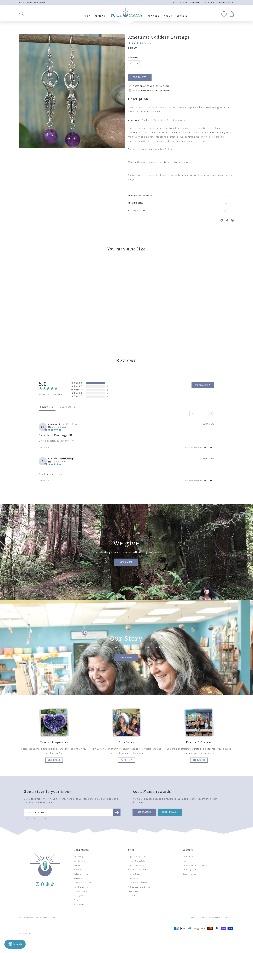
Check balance (170, 812)
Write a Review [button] (202, 385)
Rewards (153, 16)
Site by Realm (24, 934)
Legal (193, 917)
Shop (86, 16)
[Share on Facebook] (221, 220)
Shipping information (140, 195)
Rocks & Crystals (136, 861)
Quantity (133, 57)
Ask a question (136, 210)
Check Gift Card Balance (195, 865)
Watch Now (126, 760)
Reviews (100, 16)
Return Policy (189, 874)
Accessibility (214, 917)
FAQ (185, 861)
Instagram (79, 895)
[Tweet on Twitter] (227, 220)
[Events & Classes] (199, 722)
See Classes (199, 760)
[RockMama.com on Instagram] (37, 884)
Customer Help (225, 2)
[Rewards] (15, 944)
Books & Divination (137, 882)
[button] (206, 447)
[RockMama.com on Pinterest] (47, 884)
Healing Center (81, 887)
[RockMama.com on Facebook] (42, 884)
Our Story (79, 856)
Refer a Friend (81, 874)
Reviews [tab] (45, 406)
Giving (77, 865)
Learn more (54, 760)
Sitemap (227, 917)
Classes (182, 16)
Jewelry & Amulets (137, 865)
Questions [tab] (65, 406)
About (168, 16)
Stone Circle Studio (138, 869)
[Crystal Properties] (54, 722)
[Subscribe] (116, 812)
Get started (144, 812)
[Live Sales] (126, 722)
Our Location (180, 2)
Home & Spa (134, 874)
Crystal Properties (137, 856)
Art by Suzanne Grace (139, 887)
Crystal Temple (81, 891)
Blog (76, 900)
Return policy (135, 203)
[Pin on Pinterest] (232, 220)
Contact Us (188, 856)
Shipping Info (189, 869)
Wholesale (79, 904)
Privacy (203, 917)
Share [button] (45, 447)
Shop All (132, 895)
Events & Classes (82, 882)
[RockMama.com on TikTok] (52, 884)
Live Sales (195, 2)
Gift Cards (209, 2)
